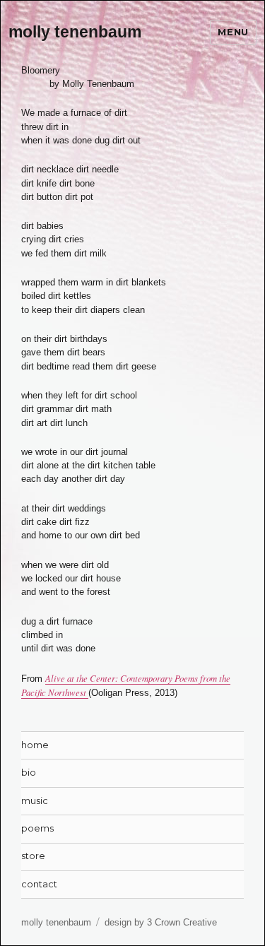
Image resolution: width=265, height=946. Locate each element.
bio (28, 772)
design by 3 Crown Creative (161, 922)
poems (37, 828)
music (34, 801)
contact (39, 884)
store (33, 856)
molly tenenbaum (74, 32)
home (35, 745)
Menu (233, 31)
